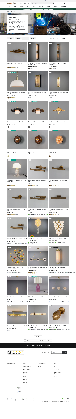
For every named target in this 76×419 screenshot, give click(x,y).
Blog (54, 373)
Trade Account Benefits (42, 363)
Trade (28, 3)
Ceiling (21, 6)
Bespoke (21, 3)
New (9, 6)
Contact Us (55, 376)
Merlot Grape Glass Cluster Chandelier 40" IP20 (57, 238)
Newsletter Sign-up (57, 378)
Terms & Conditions (26, 375)
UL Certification (25, 372)
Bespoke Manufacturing (11, 363)
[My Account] (65, 3)
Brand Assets (56, 370)
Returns (24, 363)
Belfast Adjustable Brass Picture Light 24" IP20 (15, 63)
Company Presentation (57, 372)
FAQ (23, 373)
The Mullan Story (56, 362)
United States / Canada (49, 0)
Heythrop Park (11, 29)
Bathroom (41, 6)
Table (28, 6)
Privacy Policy (25, 379)
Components (63, 6)
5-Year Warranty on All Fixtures (48, 9)
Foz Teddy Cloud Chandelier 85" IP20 (35, 238)
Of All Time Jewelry (57, 375)
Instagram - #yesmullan (27, 378)
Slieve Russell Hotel (20, 27)
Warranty (24, 376)
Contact (67, 0)
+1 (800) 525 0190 (66, 403)
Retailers (39, 366)
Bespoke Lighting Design (11, 362)
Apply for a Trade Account (26, 9)
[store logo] (12, 3)
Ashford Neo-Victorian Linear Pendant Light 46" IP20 (37, 325)
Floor (34, 6)
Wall (15, 6)
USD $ (56, 0)
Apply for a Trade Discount (45, 345)
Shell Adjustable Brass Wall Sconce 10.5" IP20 (57, 325)
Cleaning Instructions (26, 369)
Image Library (25, 382)
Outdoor (48, 6)
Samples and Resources (27, 366)
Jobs (55, 363)
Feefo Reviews (56, 369)
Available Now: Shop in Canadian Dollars (37, 9)
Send (65, 352)
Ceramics (55, 6)
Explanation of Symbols (27, 370)
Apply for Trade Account (42, 362)
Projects (25, 3)
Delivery (24, 362)
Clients (55, 366)
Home (8, 11)
